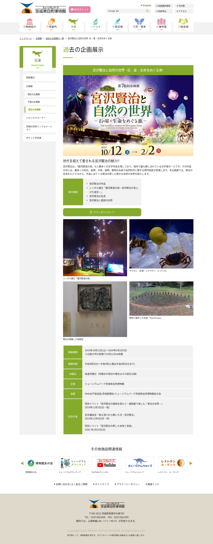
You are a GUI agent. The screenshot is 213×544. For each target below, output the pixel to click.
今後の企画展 (34, 101)
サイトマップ (102, 484)
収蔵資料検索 (164, 6)
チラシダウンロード (104, 212)
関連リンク (153, 484)
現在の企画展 (34, 94)
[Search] (147, 11)
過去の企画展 (34, 109)
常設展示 (30, 77)
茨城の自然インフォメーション (39, 128)
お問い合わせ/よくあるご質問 (71, 484)
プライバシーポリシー (128, 484)
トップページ (26, 38)
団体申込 (162, 11)
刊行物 (182, 6)
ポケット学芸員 (33, 137)
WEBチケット (81, 9)
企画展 (39, 38)
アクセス (183, 11)
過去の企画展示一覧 (55, 38)
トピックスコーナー (36, 117)
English (147, 5)
